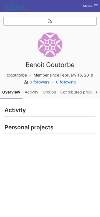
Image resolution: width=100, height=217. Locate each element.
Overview (11, 92)
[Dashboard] (17, 5)
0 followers (40, 82)
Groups (49, 92)
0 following (66, 82)
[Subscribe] (50, 21)
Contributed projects (79, 92)
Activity (31, 92)
